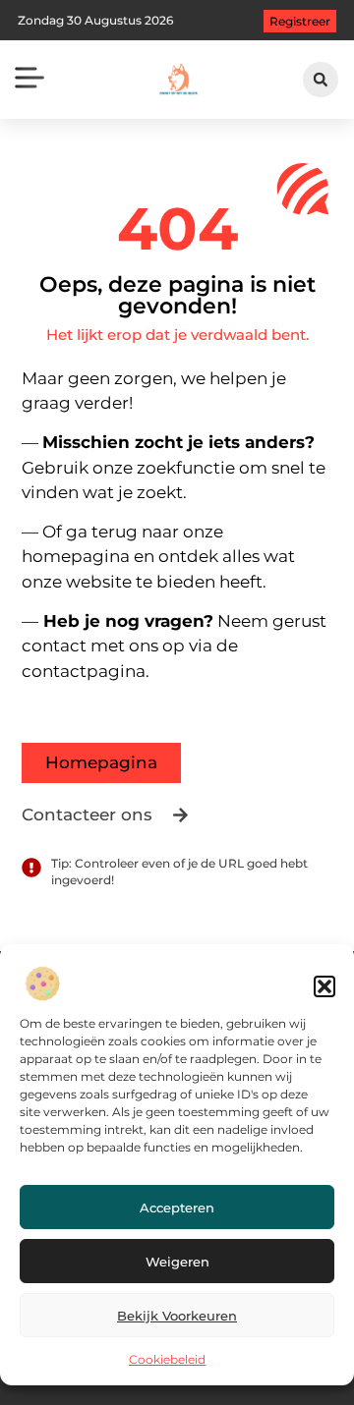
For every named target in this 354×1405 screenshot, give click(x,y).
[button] (324, 986)
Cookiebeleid (167, 1359)
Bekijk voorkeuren (177, 1315)
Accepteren (177, 1207)
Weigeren (177, 1261)
